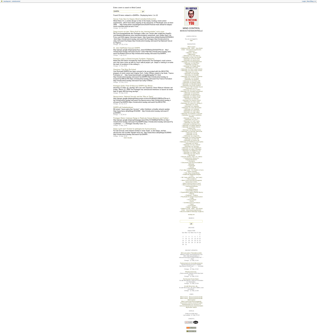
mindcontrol (16, 1)
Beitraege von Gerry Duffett (192, 90)
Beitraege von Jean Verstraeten (191, 107)
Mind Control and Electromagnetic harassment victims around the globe (191, 302)
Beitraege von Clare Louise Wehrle (192, 69)
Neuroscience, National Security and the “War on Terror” (133, 96)
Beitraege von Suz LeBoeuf (192, 144)
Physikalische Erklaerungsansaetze (192, 196)
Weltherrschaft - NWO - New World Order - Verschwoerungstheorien (191, 49)
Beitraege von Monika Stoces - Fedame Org (192, 127)
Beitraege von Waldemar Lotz (192, 150)
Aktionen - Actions (191, 52)
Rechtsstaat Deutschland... (191, 279)
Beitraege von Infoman (192, 98)
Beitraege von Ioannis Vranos (192, 100)
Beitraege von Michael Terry (192, 124)
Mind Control (191, 28)
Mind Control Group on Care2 (192, 183)
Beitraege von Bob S (192, 64)
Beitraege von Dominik (192, 75)
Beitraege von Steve (192, 143)
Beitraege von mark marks (192, 121)
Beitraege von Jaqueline (192, 106)
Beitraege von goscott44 (192, 93)
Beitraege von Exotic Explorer (192, 85)
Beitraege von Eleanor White (191, 82)
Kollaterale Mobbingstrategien (192, 174)
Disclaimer (192, 161)
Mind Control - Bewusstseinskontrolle (191, 297)
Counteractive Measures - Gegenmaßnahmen (192, 158)
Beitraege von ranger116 (192, 136)
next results (128, 138)
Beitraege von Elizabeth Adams (192, 84)
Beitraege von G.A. (192, 88)
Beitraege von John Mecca (192, 55)
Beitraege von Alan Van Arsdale (192, 57)
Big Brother (192, 155)
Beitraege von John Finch (192, 110)
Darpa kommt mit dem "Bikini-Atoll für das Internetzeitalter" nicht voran (138, 32)
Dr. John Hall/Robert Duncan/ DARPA (126, 48)
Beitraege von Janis (192, 104)
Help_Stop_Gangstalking (192, 173)
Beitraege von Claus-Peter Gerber (192, 70)
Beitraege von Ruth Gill (192, 139)
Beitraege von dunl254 (192, 79)
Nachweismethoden (192, 186)
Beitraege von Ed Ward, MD (192, 81)
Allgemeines (191, 54)
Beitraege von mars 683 (192, 122)
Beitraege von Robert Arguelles (192, 137)
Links (192, 176)
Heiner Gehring (192, 171)
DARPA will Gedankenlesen (123, 107)
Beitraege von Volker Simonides (191, 149)
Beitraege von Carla (192, 67)
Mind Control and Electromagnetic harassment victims (192, 181)
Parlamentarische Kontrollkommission (191, 263)
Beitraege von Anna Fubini (192, 58)
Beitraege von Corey (192, 72)
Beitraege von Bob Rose (192, 63)
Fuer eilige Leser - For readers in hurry (192, 170)
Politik (192, 198)
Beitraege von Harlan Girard (192, 95)
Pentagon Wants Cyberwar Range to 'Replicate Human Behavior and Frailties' (141, 118)
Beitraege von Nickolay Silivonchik (192, 131)
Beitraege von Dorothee (192, 78)
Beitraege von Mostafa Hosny (192, 130)
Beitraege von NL (192, 133)
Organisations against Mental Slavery (192, 192)
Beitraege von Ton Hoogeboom (192, 147)
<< (315, 1)
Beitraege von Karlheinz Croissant (192, 113)
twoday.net (7, 1)
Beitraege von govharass (191, 94)
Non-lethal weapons (192, 189)
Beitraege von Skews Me (191, 140)
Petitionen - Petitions (192, 195)
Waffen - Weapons (192, 207)
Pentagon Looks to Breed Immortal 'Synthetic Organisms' (133, 59)
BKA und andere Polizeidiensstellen (191, 253)
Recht (192, 201)
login (191, 40)
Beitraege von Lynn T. (191, 119)
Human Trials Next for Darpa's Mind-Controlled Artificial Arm (134, 19)
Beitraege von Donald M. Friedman (192, 76)
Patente (192, 193)
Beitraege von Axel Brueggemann (192, 61)
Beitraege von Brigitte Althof (192, 66)
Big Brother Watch (191, 307)
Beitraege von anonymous (192, 60)
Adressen (192, 51)
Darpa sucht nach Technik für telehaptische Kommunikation (134, 129)
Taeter (192, 204)
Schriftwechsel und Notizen (192, 202)
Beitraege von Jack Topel (191, 101)
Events (192, 167)
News (192, 188)
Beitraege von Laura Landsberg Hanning (191, 115)
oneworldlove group (192, 191)
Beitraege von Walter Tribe (192, 152)
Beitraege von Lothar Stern (192, 118)
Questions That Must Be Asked (124, 69)
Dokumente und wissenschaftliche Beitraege (192, 163)
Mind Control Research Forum (192, 185)
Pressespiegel (192, 199)
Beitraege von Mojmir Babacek (192, 125)
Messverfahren (192, 179)
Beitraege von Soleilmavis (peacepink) (191, 142)
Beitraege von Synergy (192, 146)
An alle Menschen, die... (191, 286)
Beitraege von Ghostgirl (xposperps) (192, 91)
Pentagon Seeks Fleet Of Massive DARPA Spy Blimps (133, 86)
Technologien (192, 205)
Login (304, 1)
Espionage (192, 165)
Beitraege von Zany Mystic (192, 153)
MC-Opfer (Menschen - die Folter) (192, 177)
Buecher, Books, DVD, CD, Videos (192, 156)
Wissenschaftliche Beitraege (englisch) (192, 211)
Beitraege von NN (192, 134)
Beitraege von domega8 (192, 73)
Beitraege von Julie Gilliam (192, 112)
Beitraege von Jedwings (192, 109)
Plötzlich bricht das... (191, 272)
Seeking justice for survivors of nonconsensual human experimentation (191, 305)
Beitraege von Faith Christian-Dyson (192, 87)
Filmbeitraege (192, 168)
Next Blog (310, 1)
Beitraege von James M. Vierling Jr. (191, 103)
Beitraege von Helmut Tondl (192, 97)
